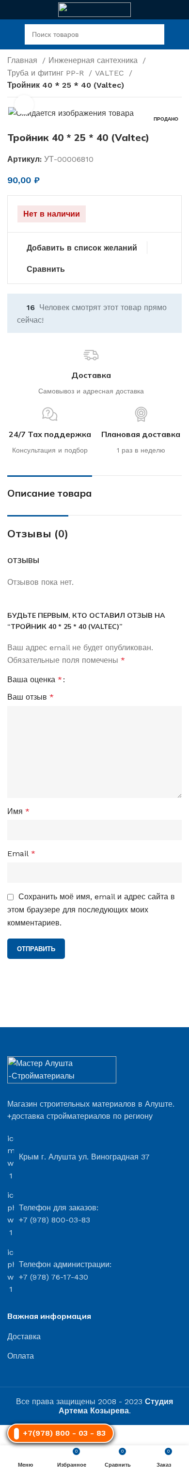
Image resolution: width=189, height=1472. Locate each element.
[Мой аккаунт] (178, 34)
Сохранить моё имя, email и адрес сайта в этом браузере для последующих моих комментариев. (91, 909)
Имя (18, 811)
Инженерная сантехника (94, 60)
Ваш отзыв (30, 697)
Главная (23, 60)
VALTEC (110, 73)
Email (21, 853)
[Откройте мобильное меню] (11, 34)
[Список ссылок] (94, 1337)
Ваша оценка (34, 680)
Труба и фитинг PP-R (46, 73)
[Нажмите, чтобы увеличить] (24, 104)
